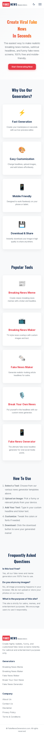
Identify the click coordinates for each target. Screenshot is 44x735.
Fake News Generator (12, 684)
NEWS (15, 4)
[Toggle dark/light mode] (34, 4)
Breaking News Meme (12, 667)
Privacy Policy (9, 712)
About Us (6, 699)
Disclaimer (7, 708)
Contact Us (7, 703)
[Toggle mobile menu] (40, 4)
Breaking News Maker (12, 671)
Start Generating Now (22, 67)
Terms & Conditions (11, 717)
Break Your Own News (13, 680)
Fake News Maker (10, 675)
